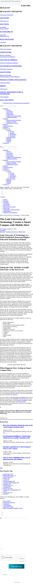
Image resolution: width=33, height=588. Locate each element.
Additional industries (11, 117)
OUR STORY (4, 18)
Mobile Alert (22, 231)
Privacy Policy (7, 501)
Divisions (12, 133)
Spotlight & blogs (10, 137)
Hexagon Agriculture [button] (5, 55)
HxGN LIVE (6, 205)
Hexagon (4, 229)
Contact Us (6, 143)
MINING (3, 86)
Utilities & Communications (10, 212)
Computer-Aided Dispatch (10, 482)
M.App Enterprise (7, 481)
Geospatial (7, 187)
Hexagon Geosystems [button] (5, 75)
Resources (5, 127)
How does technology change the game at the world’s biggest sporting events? (18, 426)
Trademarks (6, 504)
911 (4, 494)
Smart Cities (6, 208)
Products (5, 124)
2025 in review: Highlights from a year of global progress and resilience (16, 458)
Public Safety (6, 474)
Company (8, 130)
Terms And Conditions (9, 502)
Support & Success (8, 126)
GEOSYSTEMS (5, 72)
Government (9, 111)
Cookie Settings (7, 505)
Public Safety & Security (9, 206)
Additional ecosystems (12, 123)
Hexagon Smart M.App (12, 231)
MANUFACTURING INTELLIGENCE (13, 80)
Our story (12, 131)
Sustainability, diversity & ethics (11, 209)
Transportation (10, 114)
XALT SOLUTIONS (7, 100)
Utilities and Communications (10, 490)
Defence (8, 110)
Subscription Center (8, 506)
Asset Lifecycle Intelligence (8, 60)
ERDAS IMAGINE (8, 475)
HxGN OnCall (7, 477)
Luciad (5, 480)
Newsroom (12, 136)
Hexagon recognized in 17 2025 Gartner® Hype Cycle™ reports (17, 447)
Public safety (9, 113)
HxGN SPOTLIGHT (7, 39)
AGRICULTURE (5, 52)
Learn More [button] (3, 27)
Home (1, 187)
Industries (5, 108)
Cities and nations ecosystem (13, 120)
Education (5, 201)
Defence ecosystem (11, 121)
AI (4, 491)
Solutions (5, 118)
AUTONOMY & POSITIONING (11, 66)
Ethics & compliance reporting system (12, 508)
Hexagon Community (22, 400)
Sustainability (13, 134)
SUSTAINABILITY (6, 32)
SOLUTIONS (4, 24)
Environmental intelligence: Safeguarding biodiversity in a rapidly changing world (17, 437)
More (1, 468)
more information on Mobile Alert (19, 397)
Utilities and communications (13, 116)
